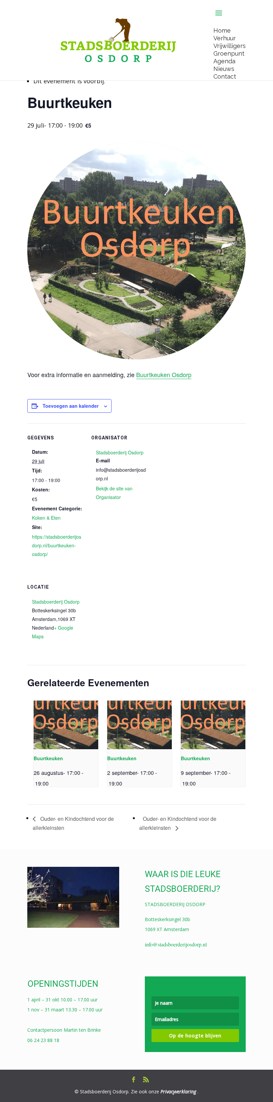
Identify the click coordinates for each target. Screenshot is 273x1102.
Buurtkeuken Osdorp (163, 374)
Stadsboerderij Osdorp (119, 452)
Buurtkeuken (48, 758)
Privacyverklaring (178, 1091)
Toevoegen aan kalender (71, 405)
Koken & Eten (46, 517)
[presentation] (66, 725)
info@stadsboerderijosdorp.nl (176, 944)
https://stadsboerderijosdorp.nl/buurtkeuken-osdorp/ (56, 545)
